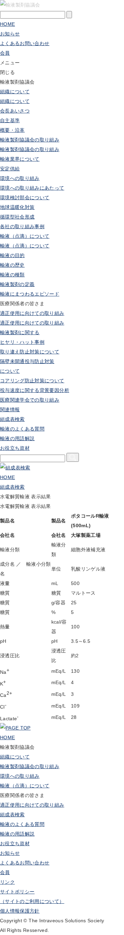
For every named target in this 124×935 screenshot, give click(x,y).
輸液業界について (20, 159)
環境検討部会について (25, 197)
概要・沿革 (12, 130)
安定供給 (10, 168)
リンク (7, 882)
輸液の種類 (12, 274)
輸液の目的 (12, 255)
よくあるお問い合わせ (25, 43)
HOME (7, 24)
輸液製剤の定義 (17, 284)
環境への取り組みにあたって (32, 188)
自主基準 (10, 120)
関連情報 (10, 409)
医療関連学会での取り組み (29, 400)
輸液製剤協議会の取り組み (29, 139)
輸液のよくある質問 (22, 429)
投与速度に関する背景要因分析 (34, 390)
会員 (5, 872)
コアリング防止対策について (32, 380)
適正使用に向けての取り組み (32, 313)
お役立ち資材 (15, 843)
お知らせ (10, 33)
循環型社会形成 (17, 217)
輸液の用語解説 (17, 438)
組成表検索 (12, 419)
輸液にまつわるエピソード (29, 294)
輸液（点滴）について (25, 236)
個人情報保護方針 (20, 911)
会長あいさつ (15, 111)
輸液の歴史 (12, 265)
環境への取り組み (20, 178)
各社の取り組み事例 (22, 226)
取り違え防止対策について (29, 351)
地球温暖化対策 (17, 207)
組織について (15, 91)
